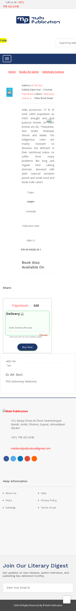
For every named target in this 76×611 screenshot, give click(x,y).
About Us (11, 493)
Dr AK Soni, (37, 85)
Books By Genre (29, 71)
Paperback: (25, 305)
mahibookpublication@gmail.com (31, 448)
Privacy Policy (49, 500)
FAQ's (9, 500)
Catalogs (11, 507)
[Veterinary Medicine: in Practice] (9, 92)
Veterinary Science (53, 71)
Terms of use (48, 507)
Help (43, 493)
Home (12, 71)
